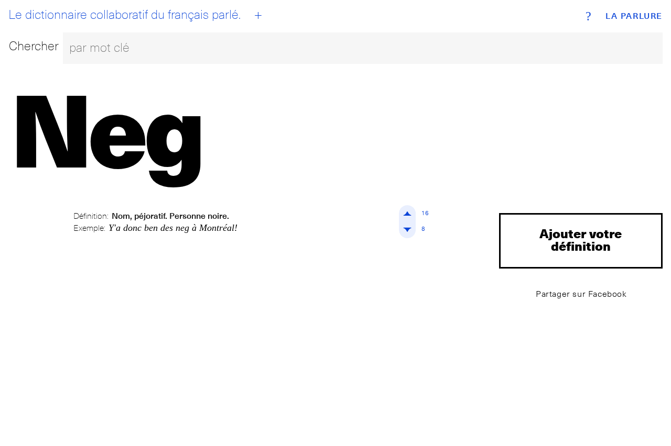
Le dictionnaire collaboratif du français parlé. (124, 14)
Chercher (34, 45)
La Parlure (634, 16)
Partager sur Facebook (581, 294)
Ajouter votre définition (580, 239)
